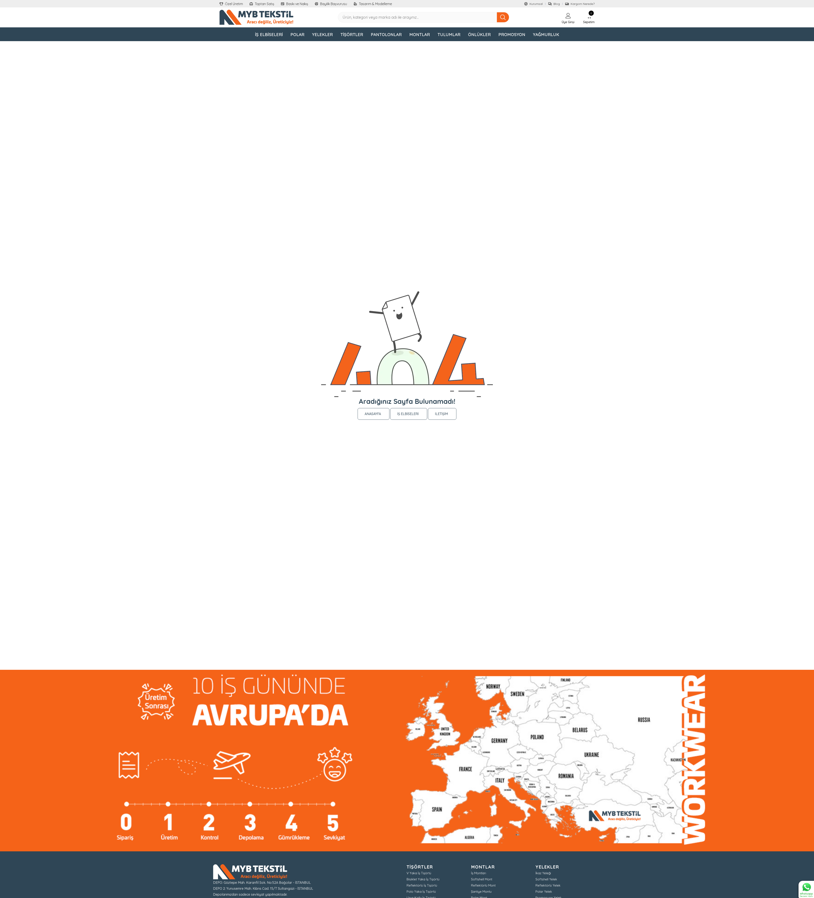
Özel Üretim (234, 4)
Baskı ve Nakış (297, 4)
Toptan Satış (264, 4)
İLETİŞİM (441, 414)
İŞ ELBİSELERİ (408, 414)
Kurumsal (536, 4)
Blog (556, 4)
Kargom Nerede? (583, 4)
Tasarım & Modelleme (375, 4)
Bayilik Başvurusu (333, 4)
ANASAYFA (373, 414)
